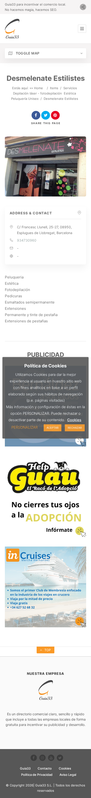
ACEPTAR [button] (52, 427)
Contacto (45, 768)
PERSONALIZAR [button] (24, 427)
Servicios (70, 88)
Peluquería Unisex (25, 99)
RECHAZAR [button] (75, 427)
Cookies (65, 768)
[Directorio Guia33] (12, 29)
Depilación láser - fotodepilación (37, 93)
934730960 (26, 240)
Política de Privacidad (36, 775)
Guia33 (25, 768)
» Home (37, 88)
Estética (70, 93)
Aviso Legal (67, 775)
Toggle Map (27, 53)
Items (54, 88)
